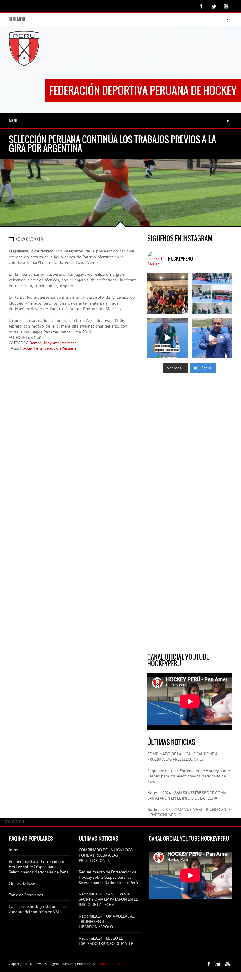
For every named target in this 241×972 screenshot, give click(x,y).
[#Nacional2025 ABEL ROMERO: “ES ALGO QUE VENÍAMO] (167, 338)
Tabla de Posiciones (26, 895)
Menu (14, 120)
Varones (69, 342)
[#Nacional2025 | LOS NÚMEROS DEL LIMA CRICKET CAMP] (212, 293)
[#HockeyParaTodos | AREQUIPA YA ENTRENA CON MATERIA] (167, 293)
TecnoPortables (108, 963)
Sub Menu (18, 19)
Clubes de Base (22, 883)
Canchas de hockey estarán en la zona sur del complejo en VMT (37, 909)
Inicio (13, 850)
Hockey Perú (31, 348)
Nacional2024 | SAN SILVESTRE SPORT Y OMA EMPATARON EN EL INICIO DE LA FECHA (186, 795)
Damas (35, 342)
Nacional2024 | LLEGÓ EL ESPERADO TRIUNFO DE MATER (106, 941)
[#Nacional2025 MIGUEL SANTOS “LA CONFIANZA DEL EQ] (212, 338)
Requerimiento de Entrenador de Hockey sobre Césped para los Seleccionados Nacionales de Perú (188, 776)
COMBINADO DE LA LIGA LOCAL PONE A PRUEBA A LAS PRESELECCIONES (182, 756)
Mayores (51, 342)
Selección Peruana (60, 348)
